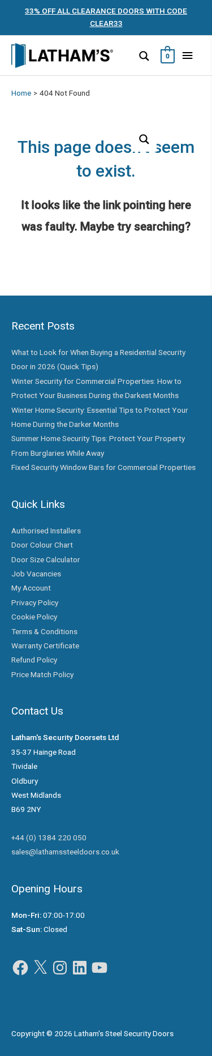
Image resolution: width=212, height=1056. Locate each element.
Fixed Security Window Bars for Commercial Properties (103, 467)
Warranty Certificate (45, 645)
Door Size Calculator (45, 559)
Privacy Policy (34, 602)
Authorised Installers (46, 530)
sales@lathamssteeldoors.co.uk (65, 851)
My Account (31, 587)
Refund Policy (34, 659)
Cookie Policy (34, 616)
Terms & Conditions (44, 631)
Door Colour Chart (42, 544)
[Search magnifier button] (144, 56)
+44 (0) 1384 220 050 (48, 837)
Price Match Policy (42, 674)
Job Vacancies (36, 573)
